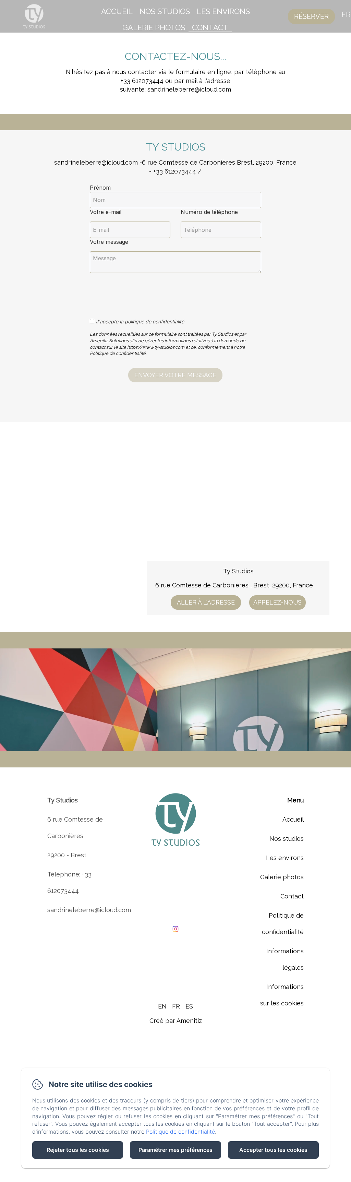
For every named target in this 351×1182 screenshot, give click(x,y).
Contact (210, 27)
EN (162, 1006)
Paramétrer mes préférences (175, 1149)
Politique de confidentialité (283, 923)
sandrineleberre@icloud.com (89, 910)
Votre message (109, 241)
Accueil (117, 11)
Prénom (100, 187)
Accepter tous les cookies (273, 1149)
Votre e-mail (105, 211)
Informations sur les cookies (282, 995)
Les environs (223, 11)
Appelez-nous (277, 602)
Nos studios (165, 11)
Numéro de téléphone (209, 211)
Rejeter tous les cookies (78, 1149)
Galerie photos (153, 27)
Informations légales (285, 959)
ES (189, 1006)
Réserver (311, 16)
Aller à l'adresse (206, 602)
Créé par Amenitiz (175, 1020)
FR (176, 1006)
